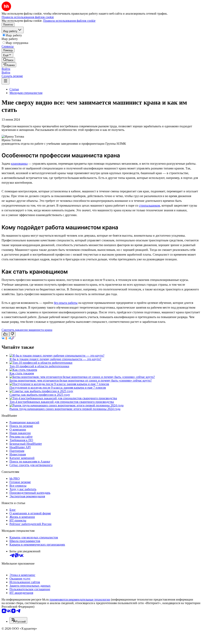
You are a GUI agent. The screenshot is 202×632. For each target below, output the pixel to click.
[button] (6, 69)
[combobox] (18, 620)
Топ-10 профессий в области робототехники (39, 366)
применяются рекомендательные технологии (80, 599)
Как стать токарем (21, 373)
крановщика (19, 163)
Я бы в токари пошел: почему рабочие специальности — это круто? (55, 359)
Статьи (14, 89)
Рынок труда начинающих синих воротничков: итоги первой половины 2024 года (64, 409)
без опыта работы (66, 302)
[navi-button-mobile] (5, 81)
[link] (8, 59)
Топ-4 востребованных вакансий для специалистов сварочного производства (61, 401)
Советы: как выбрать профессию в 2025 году (39, 394)
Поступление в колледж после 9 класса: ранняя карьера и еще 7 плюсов (57, 387)
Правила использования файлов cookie (69, 20)
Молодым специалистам (25, 92)
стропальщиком (149, 205)
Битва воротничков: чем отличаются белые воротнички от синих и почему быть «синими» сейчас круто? (80, 380)
